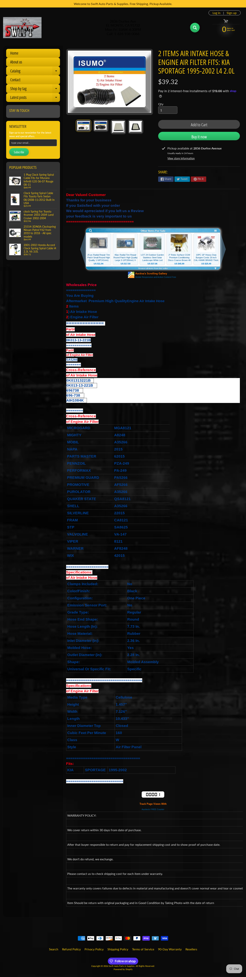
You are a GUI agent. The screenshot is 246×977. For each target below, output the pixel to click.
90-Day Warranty (170, 949)
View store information (181, 158)
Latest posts (35, 98)
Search (53, 949)
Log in (216, 12)
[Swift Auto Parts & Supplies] (22, 27)
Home (14, 53)
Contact (15, 79)
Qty (160, 104)
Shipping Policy (117, 949)
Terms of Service (143, 949)
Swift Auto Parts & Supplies (122, 966)
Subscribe (19, 152)
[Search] (195, 27)
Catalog (35, 71)
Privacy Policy (94, 949)
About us (16, 62)
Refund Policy (71, 949)
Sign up (232, 12)
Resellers (191, 949)
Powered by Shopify (123, 969)
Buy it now (199, 136)
